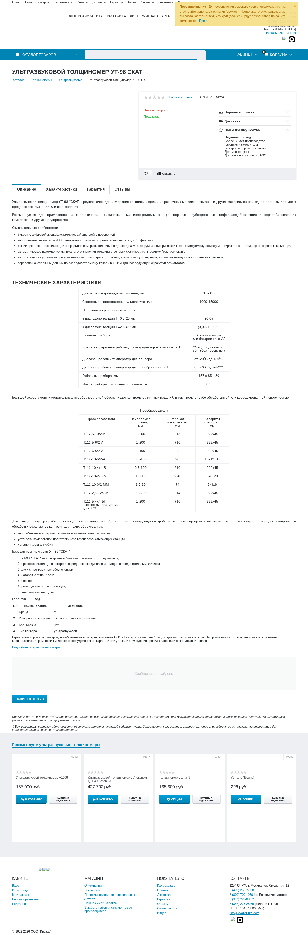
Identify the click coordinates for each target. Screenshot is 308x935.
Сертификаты (167, 908)
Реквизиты (165, 2)
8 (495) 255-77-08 (242, 890)
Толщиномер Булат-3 (174, 777)
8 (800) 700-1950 (241, 894)
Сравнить (168, 173)
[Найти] (201, 55)
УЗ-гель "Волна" (243, 777)
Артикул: (207, 97)
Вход (15, 885)
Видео (161, 913)
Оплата (82, 2)
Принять (205, 21)
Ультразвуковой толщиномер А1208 (42, 777)
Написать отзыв (180, 97)
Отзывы (162, 904)
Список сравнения (25, 899)
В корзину (33, 799)
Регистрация (21, 890)
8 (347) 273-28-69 (242, 904)
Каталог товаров (37, 2)
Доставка (164, 894)
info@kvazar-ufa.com (281, 33)
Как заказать (63, 2)
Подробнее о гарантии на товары (36, 647)
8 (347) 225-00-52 (242, 899)
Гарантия (163, 899)
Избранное (19, 904)
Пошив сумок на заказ (100, 903)
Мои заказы (20, 894)
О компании (93, 885)
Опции (176, 799)
